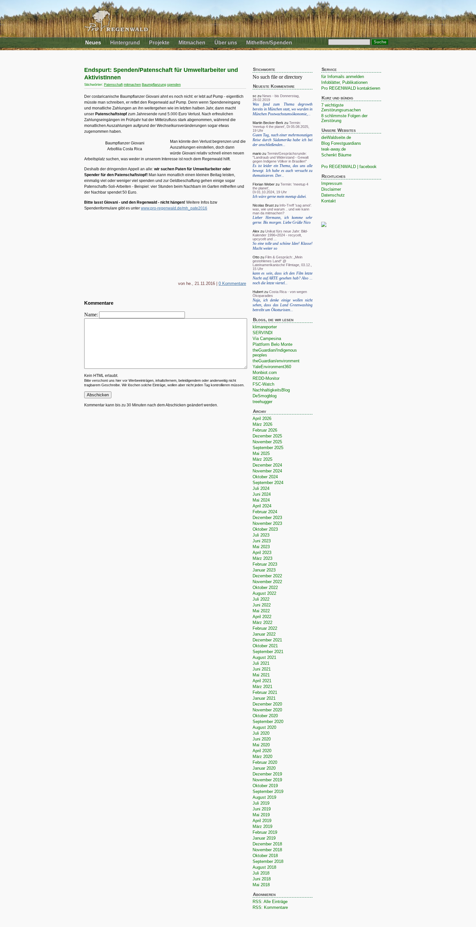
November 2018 (267, 849)
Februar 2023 (265, 564)
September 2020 (268, 721)
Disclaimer (331, 189)
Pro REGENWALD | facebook (349, 166)
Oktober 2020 (265, 715)
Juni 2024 (262, 494)
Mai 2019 (261, 814)
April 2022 (262, 616)
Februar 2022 (265, 628)
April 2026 (262, 418)
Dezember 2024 (267, 465)
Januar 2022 (264, 634)
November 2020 (267, 709)
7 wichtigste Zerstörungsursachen (341, 107)
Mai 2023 (261, 546)
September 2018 (268, 861)
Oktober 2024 (265, 476)
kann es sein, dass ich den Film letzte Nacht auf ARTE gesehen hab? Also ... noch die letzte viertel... (282, 278)
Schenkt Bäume (336, 155)
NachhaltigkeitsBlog (271, 390)
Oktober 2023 (265, 529)
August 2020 (264, 727)
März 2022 (262, 622)
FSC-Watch (263, 384)
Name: (91, 314)
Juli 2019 (261, 803)
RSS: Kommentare (270, 907)
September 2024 (268, 482)
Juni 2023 (262, 540)
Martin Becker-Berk (268, 123)
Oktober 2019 (265, 785)
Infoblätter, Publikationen (344, 82)
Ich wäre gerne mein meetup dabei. (280, 196)
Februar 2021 (265, 692)
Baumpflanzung (154, 84)
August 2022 (264, 593)
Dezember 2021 (267, 640)
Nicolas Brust (263, 205)
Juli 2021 (261, 663)
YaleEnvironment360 (272, 366)
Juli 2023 (261, 535)
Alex (256, 231)
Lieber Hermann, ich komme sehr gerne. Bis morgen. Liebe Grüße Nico (282, 220)
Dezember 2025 (267, 436)
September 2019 (268, 791)
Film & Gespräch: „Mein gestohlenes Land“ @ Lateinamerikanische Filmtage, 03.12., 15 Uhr (282, 263)
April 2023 (262, 552)
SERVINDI (263, 332)
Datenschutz (333, 195)
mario (257, 153)
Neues (93, 42)
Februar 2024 (265, 511)
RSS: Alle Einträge (270, 901)
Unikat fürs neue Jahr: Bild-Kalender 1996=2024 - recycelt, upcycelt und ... (280, 235)
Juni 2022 (262, 605)
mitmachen (132, 84)
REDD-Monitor (266, 378)
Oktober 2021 (265, 645)
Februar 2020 (265, 762)
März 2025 (262, 459)
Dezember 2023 (267, 517)
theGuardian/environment (276, 360)
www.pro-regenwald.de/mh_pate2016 (174, 208)
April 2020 (262, 750)
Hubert (258, 292)
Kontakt (328, 200)
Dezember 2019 (267, 774)
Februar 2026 (265, 430)
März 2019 (262, 826)
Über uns (225, 42)
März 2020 (262, 756)
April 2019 (262, 820)
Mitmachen (191, 42)
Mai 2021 (261, 675)
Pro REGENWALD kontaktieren (350, 88)
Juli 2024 (261, 488)
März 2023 (262, 558)
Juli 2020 (261, 733)
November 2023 (267, 523)
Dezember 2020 (267, 704)
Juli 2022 (261, 599)
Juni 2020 (262, 739)
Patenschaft (113, 84)
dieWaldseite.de (336, 137)
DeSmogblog (265, 395)
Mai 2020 (261, 744)
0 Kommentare (232, 283)
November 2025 (267, 441)
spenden (174, 84)
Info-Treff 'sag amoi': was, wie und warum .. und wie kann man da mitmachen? (282, 209)
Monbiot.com (265, 372)
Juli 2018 (261, 873)
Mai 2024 (261, 500)
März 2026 (262, 424)
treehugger (262, 401)
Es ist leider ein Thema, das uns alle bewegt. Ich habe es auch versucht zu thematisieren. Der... (282, 171)
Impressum (331, 183)
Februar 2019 (265, 832)
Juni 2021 (262, 669)
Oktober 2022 (265, 587)
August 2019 (264, 797)
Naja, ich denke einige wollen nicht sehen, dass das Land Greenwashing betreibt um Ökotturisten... (282, 305)
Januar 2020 (264, 768)
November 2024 (267, 471)
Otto (256, 257)
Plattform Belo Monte (272, 344)
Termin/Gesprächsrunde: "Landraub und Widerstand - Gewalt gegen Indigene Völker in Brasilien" (281, 157)
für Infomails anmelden (342, 76)
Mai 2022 (261, 610)
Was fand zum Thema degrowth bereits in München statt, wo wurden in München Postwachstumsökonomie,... (282, 109)
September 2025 (268, 447)
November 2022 (267, 581)
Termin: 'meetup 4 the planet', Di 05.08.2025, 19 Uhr (281, 126)
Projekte (159, 42)
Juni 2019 (262, 809)
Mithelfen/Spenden (269, 42)
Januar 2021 (264, 698)
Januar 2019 (264, 838)
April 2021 (262, 680)
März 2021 (262, 686)
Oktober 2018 (265, 855)
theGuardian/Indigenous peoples (275, 352)
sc (254, 96)
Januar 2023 (264, 570)
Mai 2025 (261, 453)
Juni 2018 (262, 878)
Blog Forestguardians (341, 143)
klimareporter (265, 326)
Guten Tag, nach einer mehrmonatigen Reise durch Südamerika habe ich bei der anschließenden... (282, 140)
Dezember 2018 (267, 844)
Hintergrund (125, 42)
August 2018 (264, 867)
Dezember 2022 (267, 575)
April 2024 (262, 505)
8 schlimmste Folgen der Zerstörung (344, 118)
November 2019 (267, 779)
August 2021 (264, 657)
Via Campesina (267, 338)
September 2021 (268, 651)
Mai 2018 (261, 884)
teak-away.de (333, 149)
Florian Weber (264, 184)
